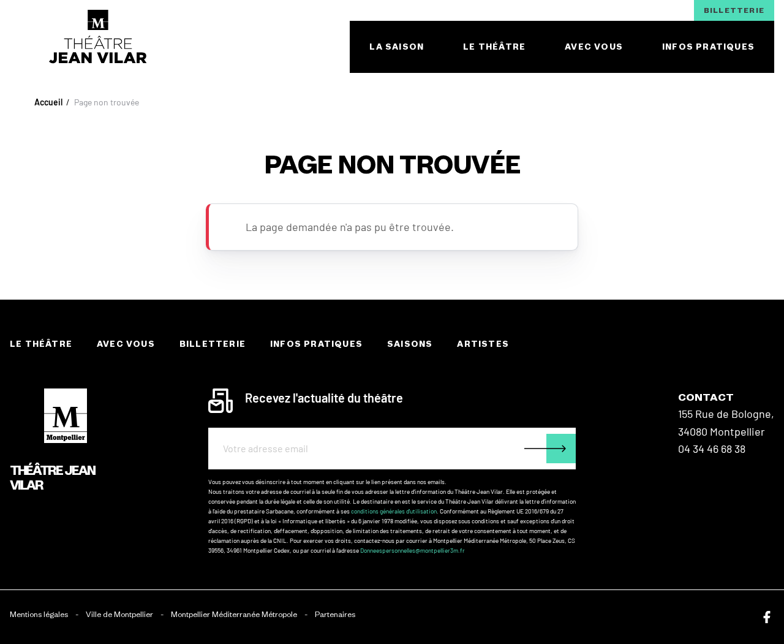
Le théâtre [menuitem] (494, 47)
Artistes (483, 344)
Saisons (409, 344)
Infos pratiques (316, 344)
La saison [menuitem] (396, 47)
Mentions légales (39, 614)
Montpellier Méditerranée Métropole (234, 614)
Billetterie (734, 10)
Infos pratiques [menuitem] (708, 47)
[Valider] (550, 448)
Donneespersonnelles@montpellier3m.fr (412, 550)
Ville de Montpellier (119, 614)
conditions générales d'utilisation (394, 511)
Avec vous (126, 344)
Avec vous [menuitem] (594, 47)
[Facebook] (767, 617)
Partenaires (335, 614)
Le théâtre (41, 344)
